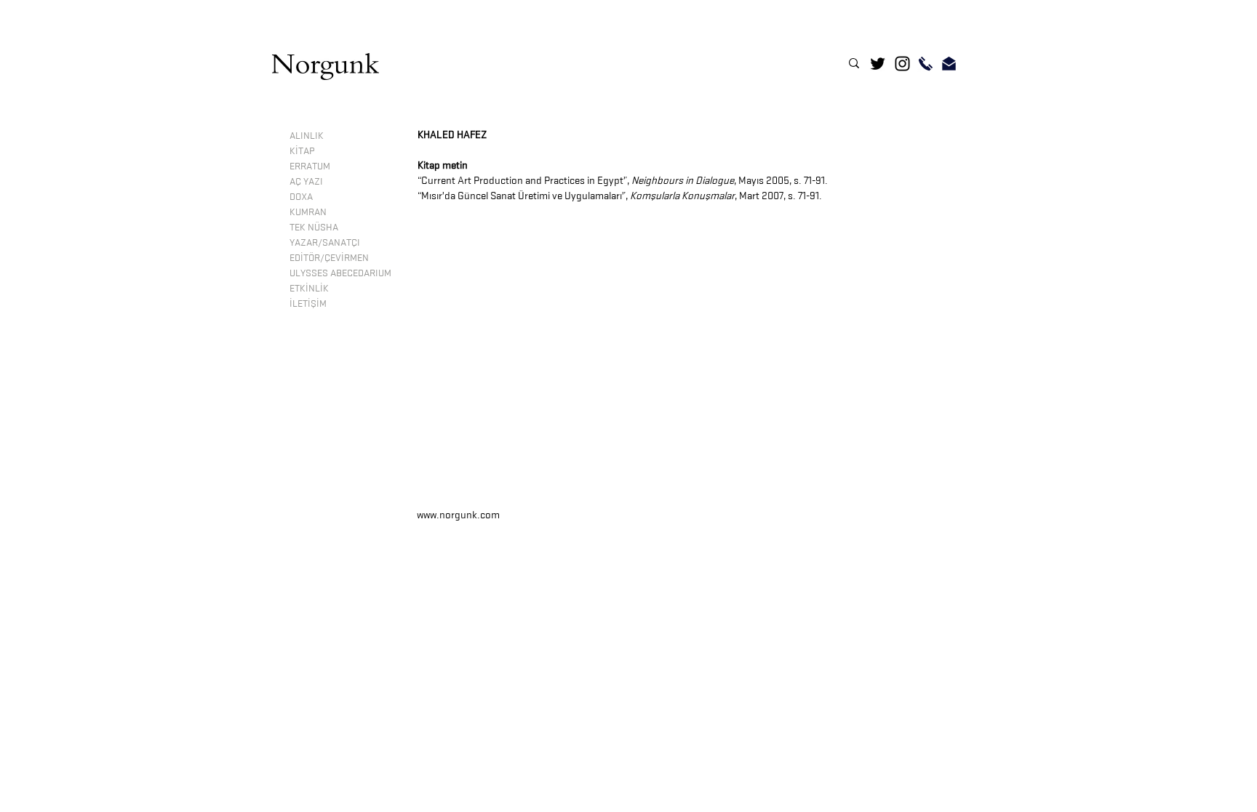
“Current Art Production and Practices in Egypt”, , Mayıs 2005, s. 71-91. (623, 180)
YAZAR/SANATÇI (325, 242)
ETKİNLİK (309, 288)
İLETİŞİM (308, 303)
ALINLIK (307, 135)
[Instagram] (902, 63)
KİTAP (302, 150)
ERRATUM (310, 166)
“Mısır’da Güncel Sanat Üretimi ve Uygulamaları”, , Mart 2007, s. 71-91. (620, 196)
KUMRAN (308, 211)
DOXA (301, 196)
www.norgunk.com (458, 515)
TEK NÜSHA (314, 227)
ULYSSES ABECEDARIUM (340, 272)
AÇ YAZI (306, 181)
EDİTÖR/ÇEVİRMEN (329, 257)
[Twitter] (877, 63)
